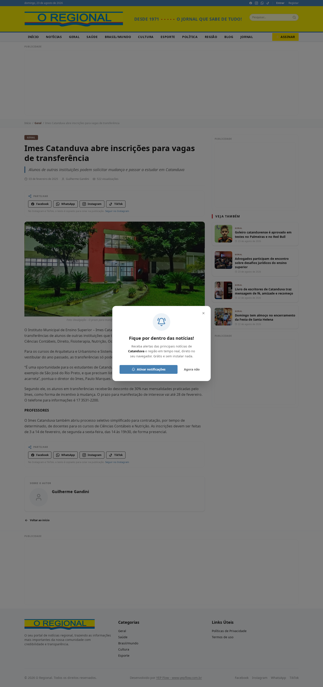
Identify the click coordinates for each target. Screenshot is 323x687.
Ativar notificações (151, 369)
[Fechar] (203, 313)
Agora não (192, 369)
